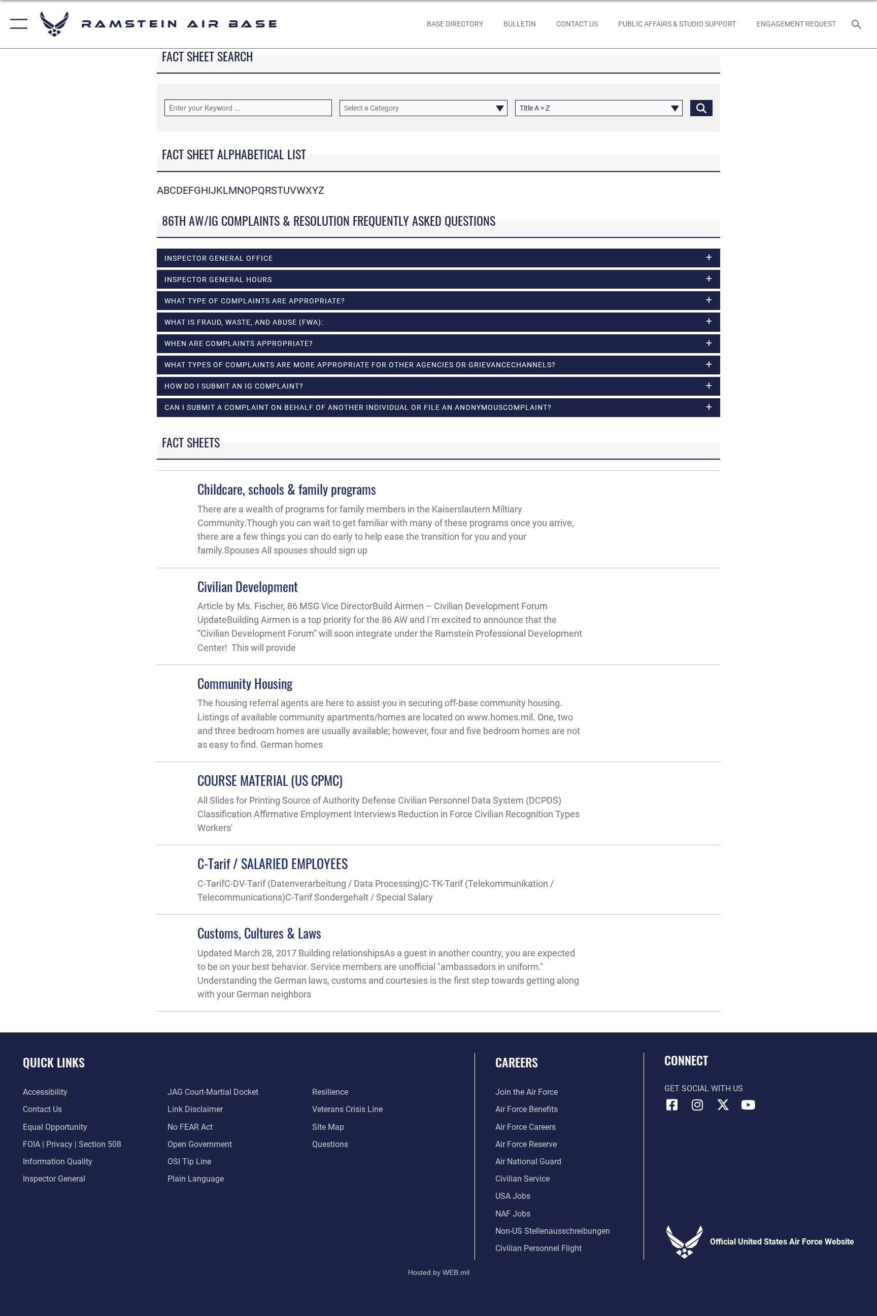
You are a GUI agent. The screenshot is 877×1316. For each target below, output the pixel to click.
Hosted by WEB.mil (438, 1272)
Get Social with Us (703, 1088)
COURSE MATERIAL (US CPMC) (270, 780)
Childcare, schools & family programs (286, 489)
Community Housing (244, 683)
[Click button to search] (701, 108)
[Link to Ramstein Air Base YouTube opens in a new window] (748, 1105)
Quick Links (54, 1062)
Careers (516, 1062)
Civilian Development (247, 586)
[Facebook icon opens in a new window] (672, 1105)
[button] (16, 24)
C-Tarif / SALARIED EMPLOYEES (272, 863)
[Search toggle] (858, 24)
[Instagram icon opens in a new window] (697, 1105)
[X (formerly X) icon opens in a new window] (722, 1105)
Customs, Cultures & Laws (259, 933)
